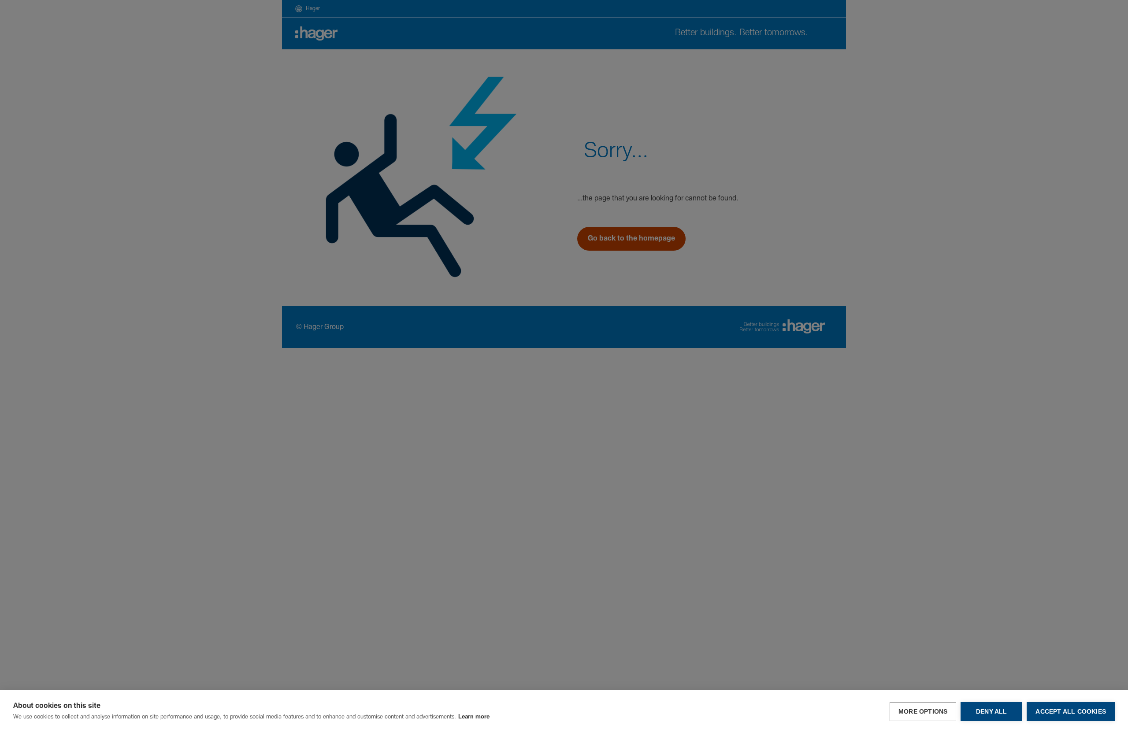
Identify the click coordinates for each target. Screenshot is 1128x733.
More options (922, 711)
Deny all (991, 711)
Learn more (474, 717)
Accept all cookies (1070, 711)
